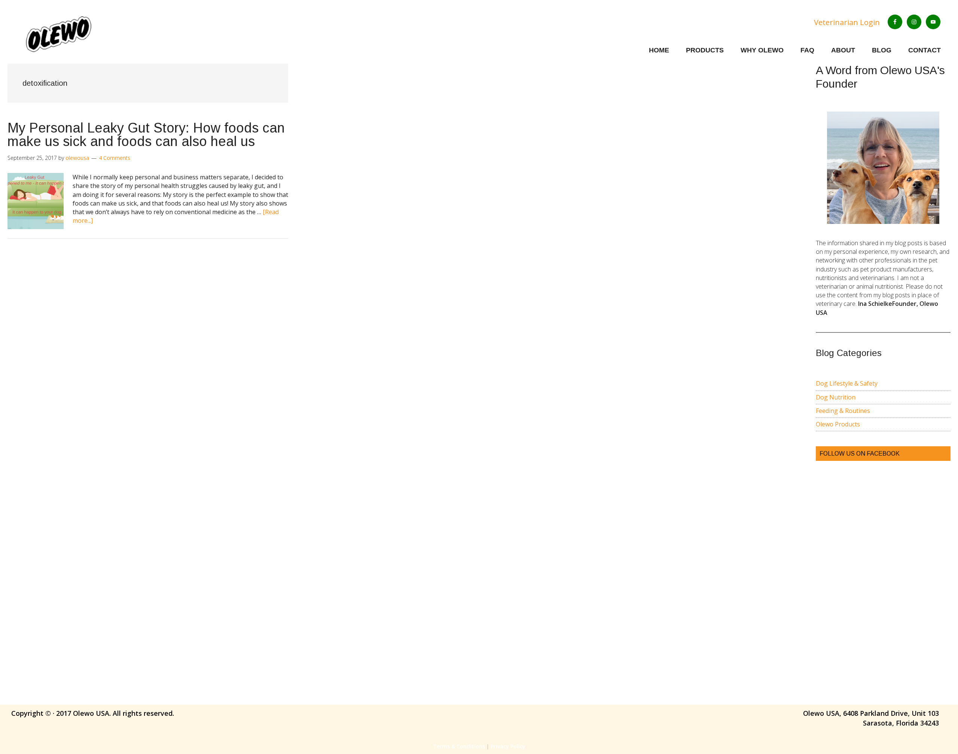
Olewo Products (838, 424)
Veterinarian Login (847, 22)
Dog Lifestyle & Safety (847, 383)
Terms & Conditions (459, 746)
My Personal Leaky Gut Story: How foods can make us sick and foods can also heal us (146, 134)
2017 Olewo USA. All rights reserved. (115, 713)
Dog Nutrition (835, 397)
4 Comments (114, 157)
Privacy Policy (508, 746)
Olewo (81, 33)
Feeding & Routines (843, 411)
